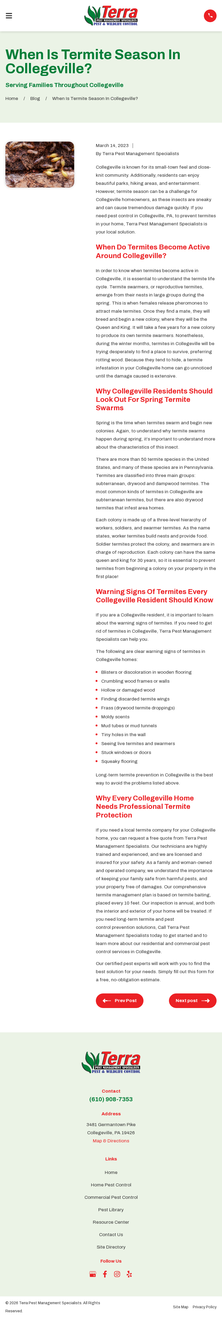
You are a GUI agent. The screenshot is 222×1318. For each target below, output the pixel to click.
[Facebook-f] (105, 1274)
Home (11, 98)
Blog (35, 98)
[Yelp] (129, 1274)
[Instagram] (117, 1274)
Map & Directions (111, 1140)
